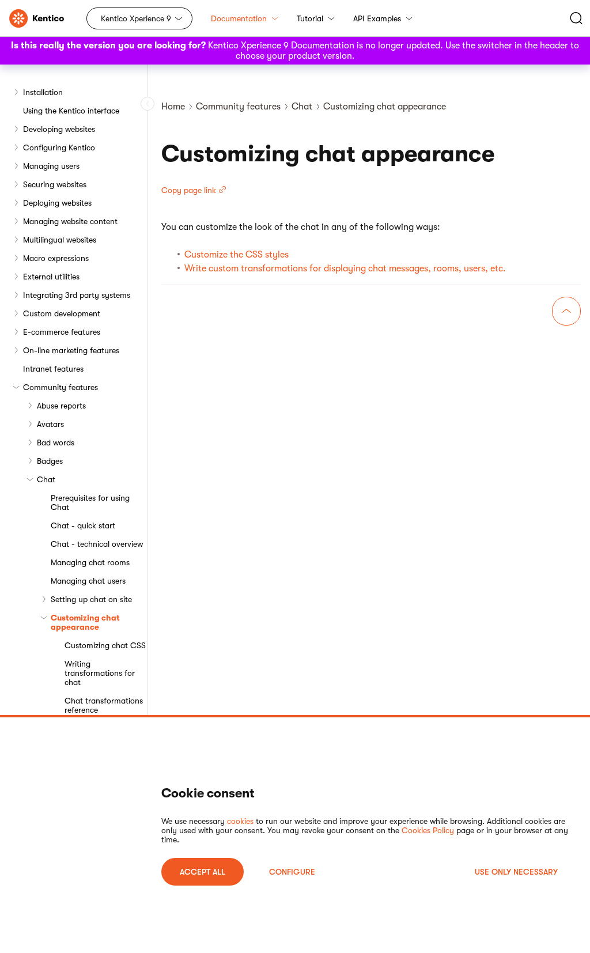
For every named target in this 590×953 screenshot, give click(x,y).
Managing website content (70, 221)
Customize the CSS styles (236, 254)
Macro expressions (56, 258)
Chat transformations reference (104, 705)
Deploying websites (57, 202)
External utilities (51, 276)
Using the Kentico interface (71, 110)
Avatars (50, 424)
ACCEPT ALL (202, 871)
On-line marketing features (71, 350)
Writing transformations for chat (100, 673)
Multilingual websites (59, 239)
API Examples (377, 18)
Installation (43, 92)
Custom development (61, 313)
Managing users (51, 166)
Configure (292, 871)
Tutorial (310, 18)
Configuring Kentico (59, 147)
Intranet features (53, 368)
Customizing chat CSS (105, 645)
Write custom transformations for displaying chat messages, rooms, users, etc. (345, 268)
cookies (240, 821)
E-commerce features (61, 331)
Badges (50, 461)
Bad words (55, 442)
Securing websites (54, 184)
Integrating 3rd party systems (76, 295)
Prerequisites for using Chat (90, 502)
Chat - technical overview (97, 544)
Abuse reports (61, 405)
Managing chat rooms (90, 562)
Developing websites (59, 129)
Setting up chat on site (91, 599)
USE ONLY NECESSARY (516, 871)
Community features (60, 387)
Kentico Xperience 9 (136, 18)
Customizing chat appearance (85, 622)
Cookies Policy (428, 830)
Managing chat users (88, 580)
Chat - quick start (83, 525)
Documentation (239, 18)
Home (173, 106)
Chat (46, 479)
